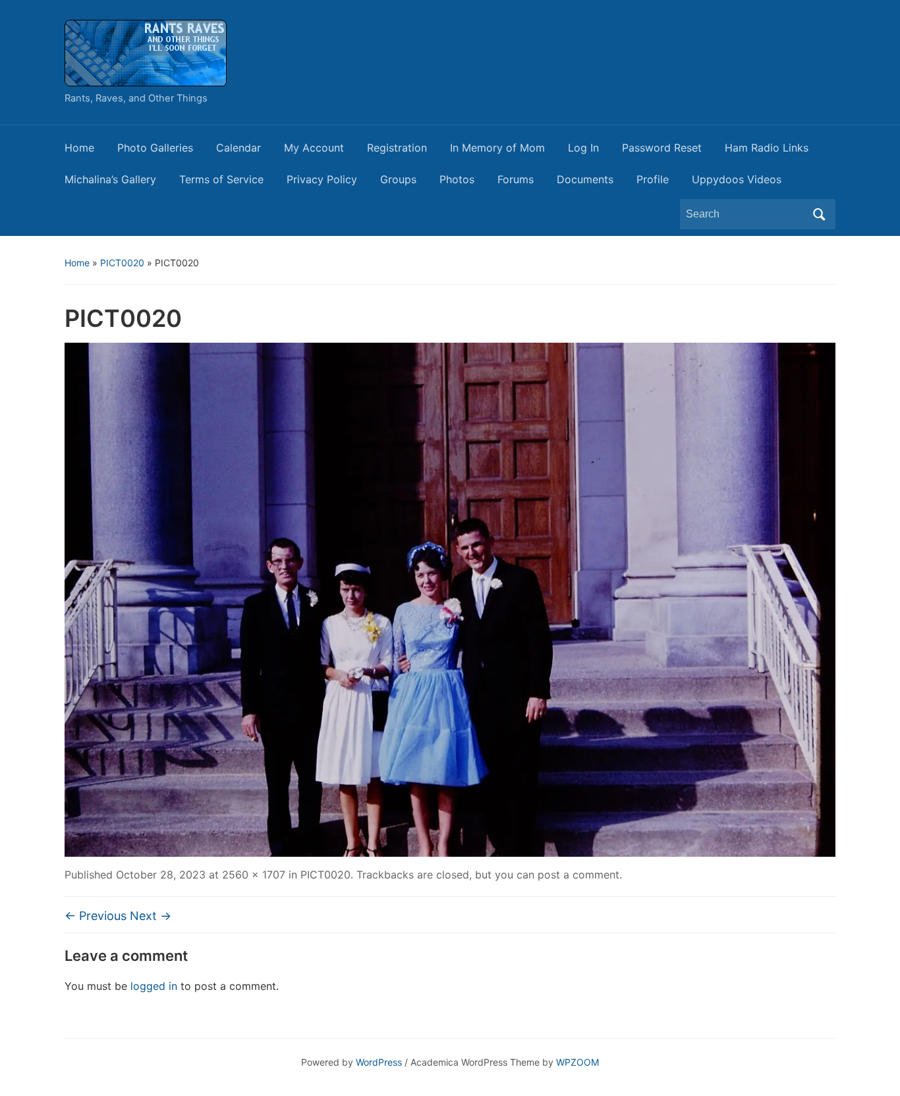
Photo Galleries (155, 147)
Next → (150, 916)
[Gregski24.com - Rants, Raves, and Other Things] (146, 52)
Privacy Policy (322, 179)
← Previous (96, 916)
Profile (652, 179)
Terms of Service (221, 179)
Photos (456, 179)
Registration (397, 147)
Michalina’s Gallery (110, 179)
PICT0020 (122, 262)
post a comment (578, 874)
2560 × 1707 (253, 874)
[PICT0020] (450, 598)
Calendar (238, 147)
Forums (515, 179)
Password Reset (662, 147)
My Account (314, 147)
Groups (398, 179)
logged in (153, 986)
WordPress (379, 1062)
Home (79, 147)
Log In (583, 147)
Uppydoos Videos (736, 179)
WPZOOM (577, 1062)
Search (819, 214)
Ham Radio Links (766, 147)
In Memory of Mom (497, 147)
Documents (585, 179)
